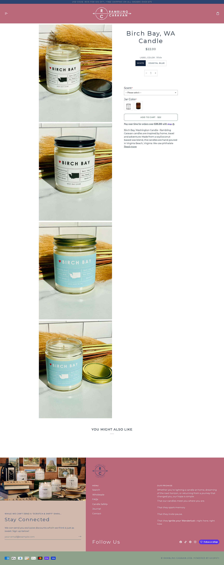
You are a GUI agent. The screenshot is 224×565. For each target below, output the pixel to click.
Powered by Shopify (206, 558)
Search (96, 490)
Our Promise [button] (164, 485)
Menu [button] (95, 485)
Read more (130, 146)
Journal (96, 508)
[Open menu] (8, 13)
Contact (96, 513)
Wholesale (98, 494)
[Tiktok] (185, 542)
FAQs (95, 499)
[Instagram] (195, 542)
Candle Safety (100, 504)
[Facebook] (181, 542)
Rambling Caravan (175, 558)
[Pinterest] (190, 542)
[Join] (79, 536)
